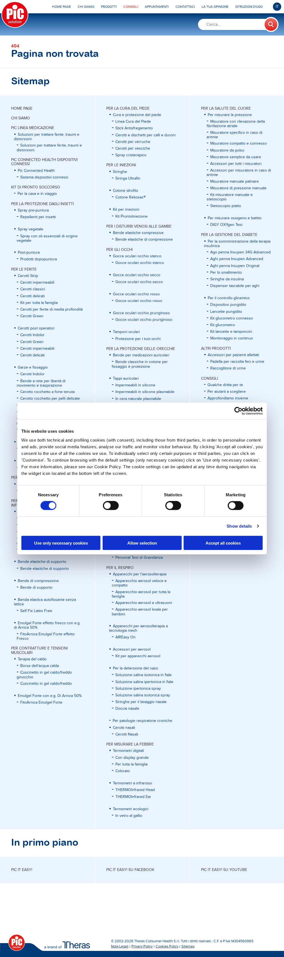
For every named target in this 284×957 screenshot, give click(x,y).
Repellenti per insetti (38, 217)
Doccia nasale (127, 708)
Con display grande (132, 757)
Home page (21, 108)
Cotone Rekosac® (130, 197)
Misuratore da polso (227, 150)
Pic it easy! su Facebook (130, 870)
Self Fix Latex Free (36, 611)
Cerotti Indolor (32, 335)
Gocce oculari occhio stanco (139, 263)
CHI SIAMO (20, 118)
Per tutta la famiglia (131, 764)
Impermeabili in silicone (135, 385)
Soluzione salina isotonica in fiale (143, 675)
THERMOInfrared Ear (133, 797)
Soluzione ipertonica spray (138, 688)
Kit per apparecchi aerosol (137, 656)
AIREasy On (125, 637)
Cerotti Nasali (126, 734)
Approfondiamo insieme (227, 398)
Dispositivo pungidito (228, 305)
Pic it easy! (21, 870)
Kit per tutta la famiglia (39, 303)
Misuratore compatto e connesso (238, 143)
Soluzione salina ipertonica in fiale (144, 682)
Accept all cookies (223, 542)
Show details (239, 526)
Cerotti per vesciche (132, 148)
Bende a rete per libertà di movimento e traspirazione (41, 383)
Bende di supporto (36, 587)
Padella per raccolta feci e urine (237, 361)
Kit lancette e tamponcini (231, 331)
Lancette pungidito (226, 311)
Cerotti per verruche (132, 142)
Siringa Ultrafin (127, 178)
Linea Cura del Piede (133, 121)
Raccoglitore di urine (228, 368)
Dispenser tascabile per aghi (234, 286)
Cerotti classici (32, 289)
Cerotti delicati (32, 296)
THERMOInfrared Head (135, 790)
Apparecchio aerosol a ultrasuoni (143, 603)
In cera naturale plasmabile (138, 399)
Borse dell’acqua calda (39, 666)
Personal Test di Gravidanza (139, 557)
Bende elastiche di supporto (44, 568)
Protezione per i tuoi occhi (138, 339)
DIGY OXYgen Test (226, 225)
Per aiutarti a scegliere (226, 391)
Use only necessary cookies (61, 542)
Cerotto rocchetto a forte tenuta (47, 392)
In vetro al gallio (128, 816)
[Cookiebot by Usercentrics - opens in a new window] (238, 411)
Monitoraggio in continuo (231, 338)
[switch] (111, 505)
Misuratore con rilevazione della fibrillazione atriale (236, 123)
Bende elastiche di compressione (144, 239)
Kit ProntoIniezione (131, 216)
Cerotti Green (32, 316)
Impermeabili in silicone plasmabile (144, 392)
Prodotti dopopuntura (38, 259)
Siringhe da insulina (227, 279)
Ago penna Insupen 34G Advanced (240, 252)
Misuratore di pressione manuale (238, 188)
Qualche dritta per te (225, 385)
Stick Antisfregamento (134, 128)
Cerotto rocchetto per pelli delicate (50, 398)
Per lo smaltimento (226, 272)
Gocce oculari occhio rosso (138, 301)
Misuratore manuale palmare (234, 181)
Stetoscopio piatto (225, 206)
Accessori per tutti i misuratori (236, 164)
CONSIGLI (209, 378)
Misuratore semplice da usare (235, 157)
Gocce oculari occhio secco (139, 282)
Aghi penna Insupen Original (234, 266)
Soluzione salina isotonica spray (142, 695)
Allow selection (142, 542)
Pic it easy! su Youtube (224, 870)
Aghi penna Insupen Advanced (236, 259)
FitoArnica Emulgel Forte (41, 702)
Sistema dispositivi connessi (44, 177)
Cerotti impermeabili (37, 282)
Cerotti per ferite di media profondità (51, 309)
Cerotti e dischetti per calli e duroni (145, 135)
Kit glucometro (222, 325)
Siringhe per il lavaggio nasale (141, 702)
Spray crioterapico (130, 155)
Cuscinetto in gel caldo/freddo (46, 683)
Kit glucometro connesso (231, 318)
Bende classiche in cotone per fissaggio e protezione (140, 364)
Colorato (122, 771)
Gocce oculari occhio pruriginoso (143, 320)
